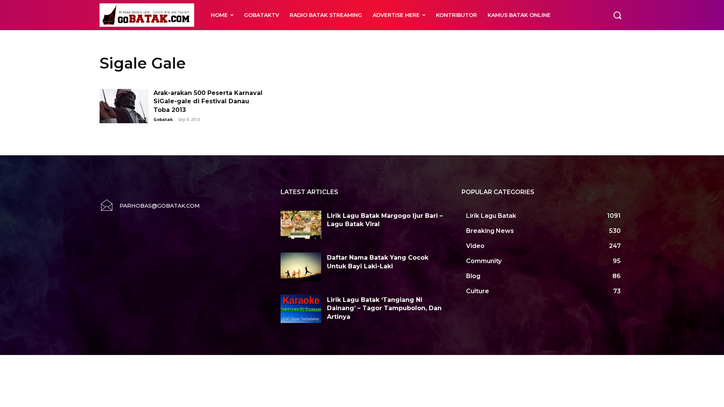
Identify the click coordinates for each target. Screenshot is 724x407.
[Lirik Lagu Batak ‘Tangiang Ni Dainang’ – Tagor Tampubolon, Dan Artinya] (301, 309)
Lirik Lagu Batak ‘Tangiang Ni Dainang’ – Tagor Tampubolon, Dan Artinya (384, 308)
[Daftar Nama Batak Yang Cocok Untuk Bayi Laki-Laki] (301, 266)
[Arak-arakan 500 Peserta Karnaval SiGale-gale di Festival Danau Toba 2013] (124, 106)
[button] (617, 15)
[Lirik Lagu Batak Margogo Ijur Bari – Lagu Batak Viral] (301, 225)
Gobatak (163, 119)
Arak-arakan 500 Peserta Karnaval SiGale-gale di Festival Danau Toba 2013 (207, 101)
